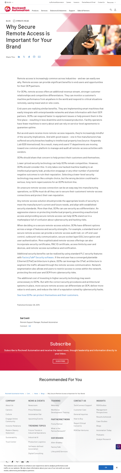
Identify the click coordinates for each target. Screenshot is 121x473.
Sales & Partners (83, 11)
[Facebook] (12, 462)
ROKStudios (101, 405)
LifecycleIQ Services (59, 452)
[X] (17, 462)
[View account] (115, 10)
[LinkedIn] (8, 462)
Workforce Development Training (60, 411)
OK (106, 467)
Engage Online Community (12, 420)
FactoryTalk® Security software (38, 257)
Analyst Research (103, 439)
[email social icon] (30, 326)
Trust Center (11, 442)
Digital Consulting (35, 453)
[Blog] (27, 462)
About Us (9, 405)
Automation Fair (35, 414)
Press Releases (34, 410)
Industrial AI (33, 437)
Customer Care (80, 410)
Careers (9, 410)
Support (72, 11)
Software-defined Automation (35, 447)
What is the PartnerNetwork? (58, 430)
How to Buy (78, 419)
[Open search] (111, 10)
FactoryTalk (56, 447)
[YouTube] (22, 462)
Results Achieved (103, 417)
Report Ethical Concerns (80, 424)
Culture (9, 414)
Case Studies (101, 421)
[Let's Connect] (118, 446)
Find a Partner (57, 424)
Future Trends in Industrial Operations (37, 431)
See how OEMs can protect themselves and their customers (47, 295)
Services (44, 11)
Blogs (98, 426)
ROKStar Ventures (81, 430)
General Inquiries (81, 414)
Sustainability (11, 437)
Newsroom (32, 405)
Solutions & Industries (58, 11)
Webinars (55, 405)
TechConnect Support (83, 405)
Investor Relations (13, 426)
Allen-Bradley (56, 443)
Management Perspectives (101, 411)
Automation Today (103, 430)
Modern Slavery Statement (12, 431)
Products (35, 11)
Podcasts (100, 435)
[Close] (117, 467)
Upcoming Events (35, 419)
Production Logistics (37, 442)
